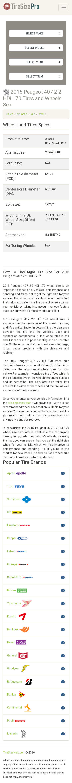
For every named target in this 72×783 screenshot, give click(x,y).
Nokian (11, 590)
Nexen (11, 642)
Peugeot (22, 114)
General (12, 655)
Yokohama (14, 603)
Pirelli (11, 720)
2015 (41, 114)
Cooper (12, 538)
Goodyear (13, 668)
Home (9, 114)
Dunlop (12, 694)
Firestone (13, 525)
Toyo (10, 486)
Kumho (12, 616)
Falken (11, 551)
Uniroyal (12, 564)
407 (33, 114)
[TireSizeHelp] (21, 8)
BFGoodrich (14, 577)
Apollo (11, 473)
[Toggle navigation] (63, 7)
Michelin (12, 733)
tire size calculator (19, 402)
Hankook (13, 629)
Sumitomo (14, 499)
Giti (9, 512)
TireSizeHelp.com (14, 752)
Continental (14, 707)
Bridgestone (15, 681)
